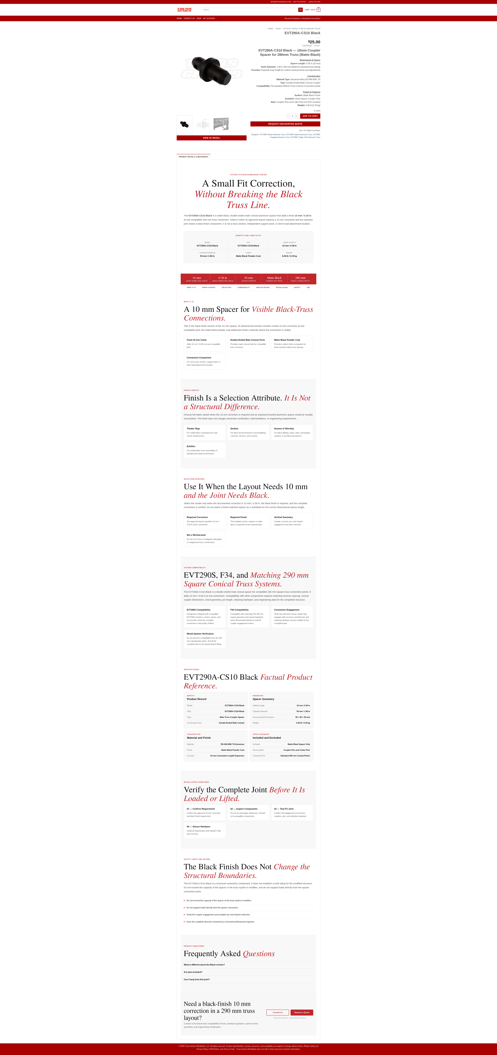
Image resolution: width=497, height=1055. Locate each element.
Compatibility (243, 287)
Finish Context (208, 287)
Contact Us (189, 18)
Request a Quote (301, 1012)
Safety (297, 287)
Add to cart (310, 116)
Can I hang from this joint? (197, 979)
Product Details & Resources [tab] (193, 157)
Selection (226, 287)
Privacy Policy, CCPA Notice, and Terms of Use (216, 1049)
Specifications (263, 287)
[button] (312, 9)
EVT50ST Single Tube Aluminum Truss (301, 29)
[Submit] (300, 10)
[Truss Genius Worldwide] (187, 10)
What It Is (191, 287)
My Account (209, 18)
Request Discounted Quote (285, 124)
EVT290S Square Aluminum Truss (299, 135)
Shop (199, 18)
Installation (282, 287)
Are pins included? (193, 972)
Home (179, 18)
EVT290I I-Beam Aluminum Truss (272, 135)
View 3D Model (211, 138)
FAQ (308, 287)
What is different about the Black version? (204, 965)
